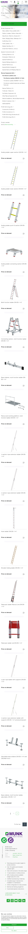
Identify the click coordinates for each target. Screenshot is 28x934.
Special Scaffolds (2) (7, 59)
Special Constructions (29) (8, 52)
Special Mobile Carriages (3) (9, 67)
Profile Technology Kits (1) (8, 117)
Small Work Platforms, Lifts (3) (9, 48)
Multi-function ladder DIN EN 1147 (11, 302)
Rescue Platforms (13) (7, 88)
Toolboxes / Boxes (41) (8, 90)
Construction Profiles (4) (8, 109)
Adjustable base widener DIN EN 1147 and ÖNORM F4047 (14, 757)
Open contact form (17, 855)
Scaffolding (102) (6, 41)
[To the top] (24, 824)
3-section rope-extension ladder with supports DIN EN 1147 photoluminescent (13, 719)
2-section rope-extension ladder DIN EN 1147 (13, 494)
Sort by (3, 124)
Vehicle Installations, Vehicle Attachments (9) (13, 98)
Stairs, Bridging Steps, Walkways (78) (11, 38)
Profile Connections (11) (8, 112)
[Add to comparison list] (24, 158)
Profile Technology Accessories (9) (10, 114)
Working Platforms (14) (8, 54)
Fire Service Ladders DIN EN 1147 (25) (14, 78)
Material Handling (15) (8, 46)
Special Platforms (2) (7, 64)
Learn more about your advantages (12, 894)
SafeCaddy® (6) (6, 103)
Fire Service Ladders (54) (9, 75)
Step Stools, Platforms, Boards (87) (11, 36)
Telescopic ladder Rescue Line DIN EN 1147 (12, 605)
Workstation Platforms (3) (8, 57)
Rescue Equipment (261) (8, 73)
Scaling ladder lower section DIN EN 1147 (13, 189)
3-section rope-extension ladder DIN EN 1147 (13, 455)
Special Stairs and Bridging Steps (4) (11, 69)
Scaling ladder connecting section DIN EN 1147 (13, 265)
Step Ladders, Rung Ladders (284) (11, 31)
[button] (11, 2)
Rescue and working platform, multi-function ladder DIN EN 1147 (12, 417)
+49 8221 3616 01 (17, 853)
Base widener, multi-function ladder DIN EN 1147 (13, 378)
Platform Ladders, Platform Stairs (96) (11, 33)
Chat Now (15, 857)
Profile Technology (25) (7, 107)
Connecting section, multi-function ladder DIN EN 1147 (13, 340)
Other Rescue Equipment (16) (9, 96)
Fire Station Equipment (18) (9, 93)
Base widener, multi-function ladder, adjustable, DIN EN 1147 (12, 796)
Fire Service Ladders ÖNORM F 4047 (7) (13, 80)
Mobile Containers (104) (8, 101)
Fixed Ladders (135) (7, 43)
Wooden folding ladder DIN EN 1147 (12, 568)
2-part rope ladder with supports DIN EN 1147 (13, 680)
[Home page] (4, 2)
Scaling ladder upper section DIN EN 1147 (14, 152)
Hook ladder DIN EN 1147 (9, 531)
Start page (3, 6)
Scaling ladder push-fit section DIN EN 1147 (12, 226)
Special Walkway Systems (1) (9, 62)
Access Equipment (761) (7, 28)
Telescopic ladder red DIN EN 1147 (11, 643)
